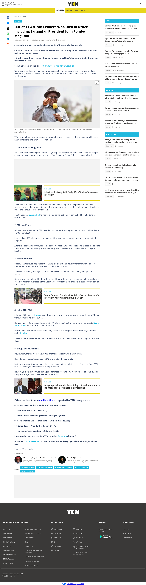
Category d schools (63, 467)
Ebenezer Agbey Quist (42, 40)
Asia (76, 10)
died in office (46, 400)
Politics (108, 83)
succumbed (34, 215)
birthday (23, 333)
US (89, 10)
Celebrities (109, 32)
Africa (83, 10)
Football (108, 45)
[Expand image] (97, 82)
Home (16, 16)
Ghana (37, 315)
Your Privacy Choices (75, 584)
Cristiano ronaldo (44, 467)
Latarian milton (81, 467)
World (60, 10)
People (108, 57)
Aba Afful (52, 40)
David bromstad (27, 471)
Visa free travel (27, 467)
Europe (69, 10)
